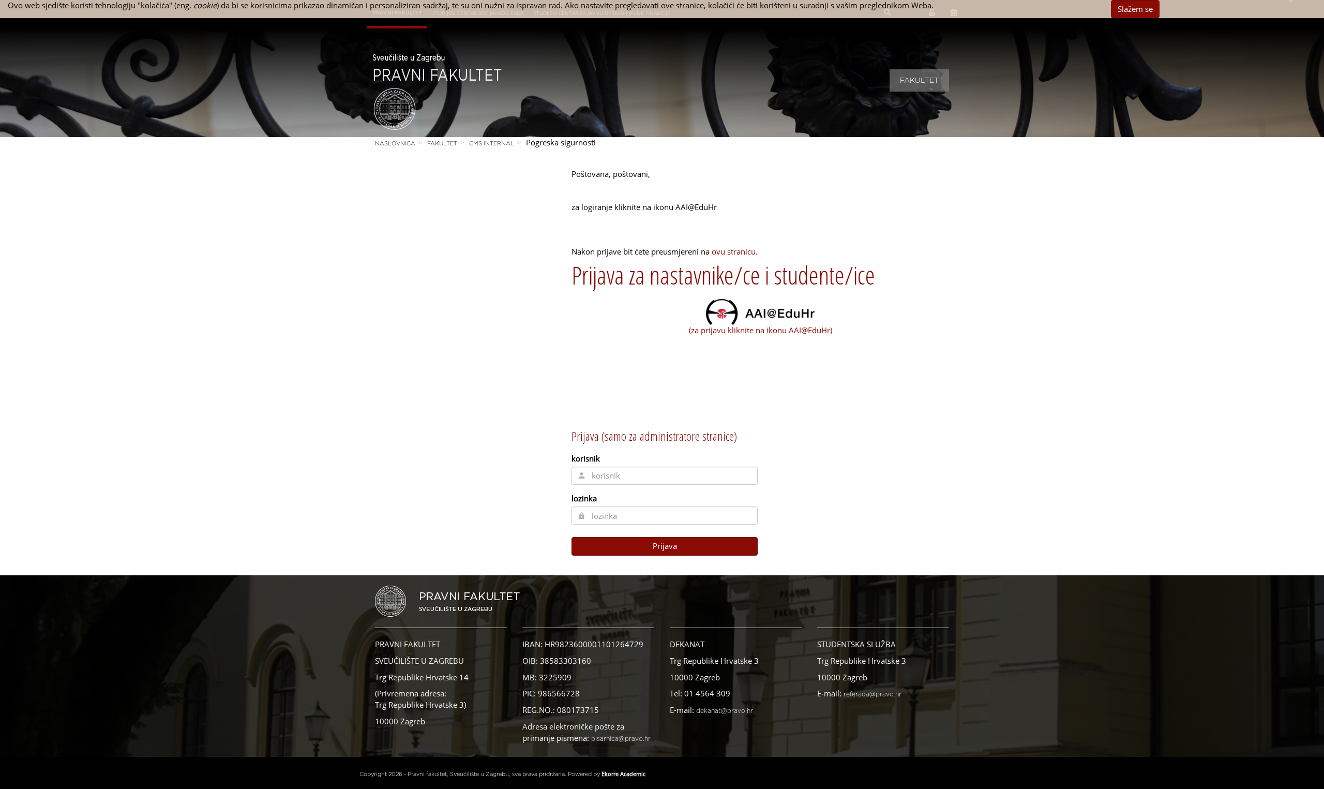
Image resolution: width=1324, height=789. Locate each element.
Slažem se (1135, 9)
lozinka (584, 498)
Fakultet (919, 80)
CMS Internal (491, 143)
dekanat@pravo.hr (724, 711)
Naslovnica (395, 143)
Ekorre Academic (623, 774)
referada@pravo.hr (872, 694)
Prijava (665, 546)
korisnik (585, 458)
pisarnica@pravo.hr (621, 739)
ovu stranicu (734, 251)
